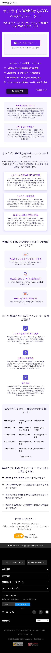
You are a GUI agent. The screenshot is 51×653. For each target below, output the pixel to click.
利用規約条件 (34, 630)
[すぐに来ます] (47, 612)
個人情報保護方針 (10, 630)
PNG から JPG (9, 427)
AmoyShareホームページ (13, 545)
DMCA (43, 630)
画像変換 (25, 545)
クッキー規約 (28, 634)
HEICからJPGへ (10, 420)
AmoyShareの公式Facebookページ (34, 612)
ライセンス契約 (23, 630)
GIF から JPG (39, 441)
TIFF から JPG (9, 441)
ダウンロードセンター (15, 562)
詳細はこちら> (41, 90)
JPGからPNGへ (39, 448)
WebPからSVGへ (9, 2)
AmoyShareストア (38, 562)
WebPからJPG (39, 420)
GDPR (20, 634)
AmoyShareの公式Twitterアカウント (41, 612)
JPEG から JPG (9, 434)
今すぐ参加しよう (23, 604)
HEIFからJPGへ (24, 434)
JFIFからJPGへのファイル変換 (25, 428)
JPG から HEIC (9, 448)
